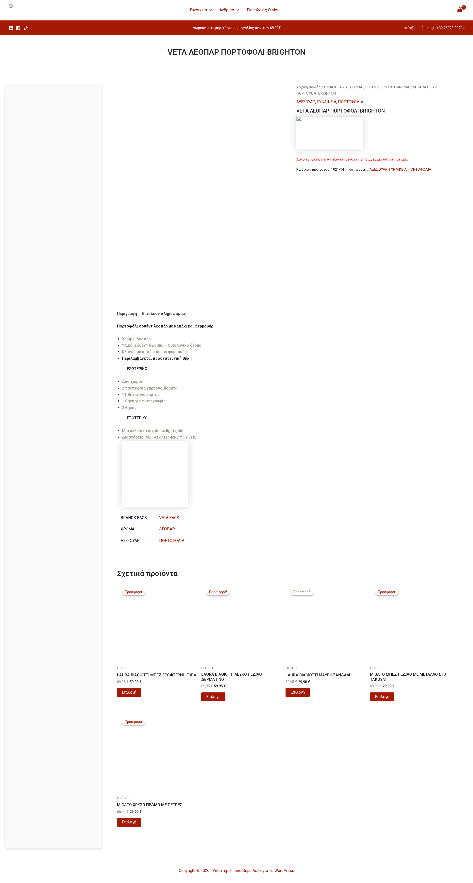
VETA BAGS (169, 517)
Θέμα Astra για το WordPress (268, 870)
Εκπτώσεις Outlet (262, 10)
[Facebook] (11, 28)
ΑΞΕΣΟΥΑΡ (354, 87)
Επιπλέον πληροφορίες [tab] (164, 313)
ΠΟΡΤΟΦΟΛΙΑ (397, 87)
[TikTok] (25, 28)
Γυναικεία (198, 10)
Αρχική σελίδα (308, 87)
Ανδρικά (227, 10)
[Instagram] (18, 28)
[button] (209, 10)
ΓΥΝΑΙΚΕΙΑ (333, 87)
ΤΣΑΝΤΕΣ (375, 87)
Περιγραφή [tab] (127, 313)
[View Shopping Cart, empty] (459, 10)
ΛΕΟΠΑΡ (167, 529)
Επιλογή (129, 692)
